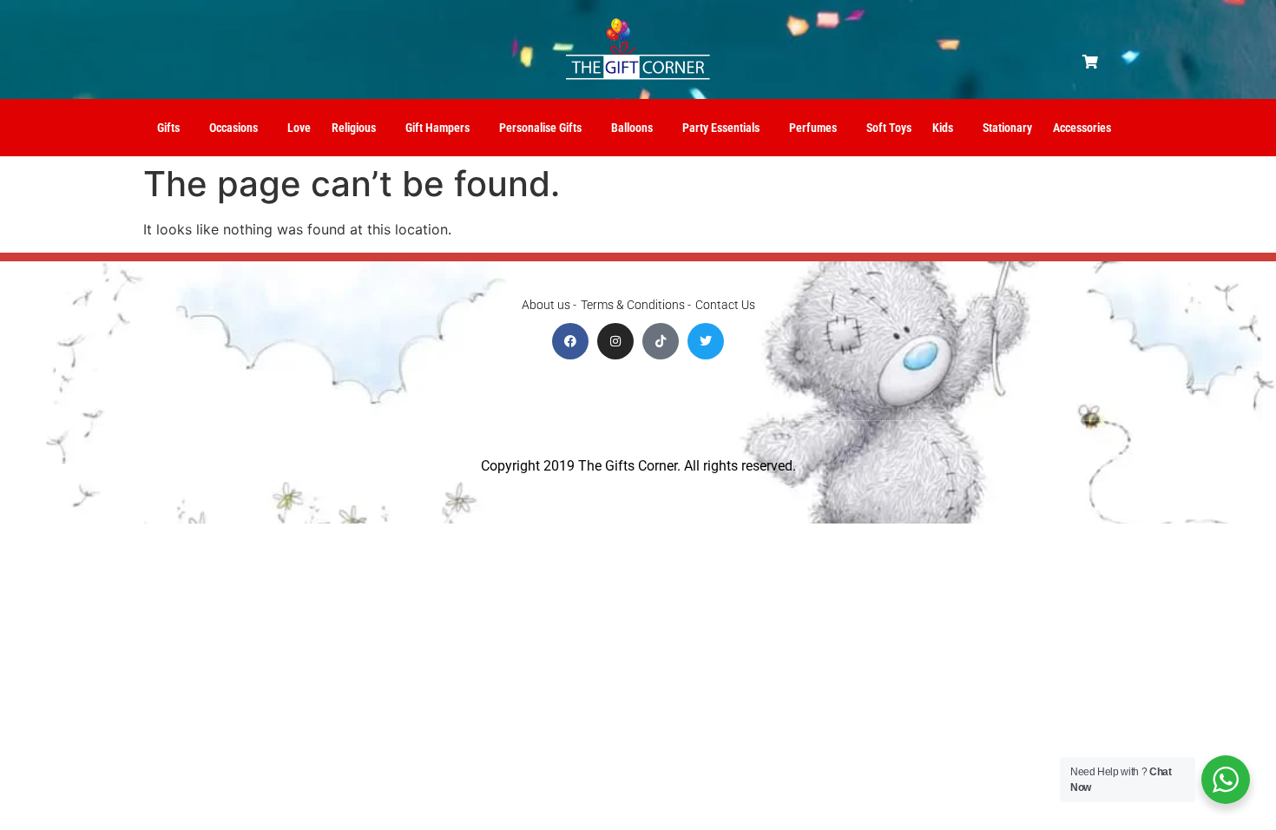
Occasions (233, 128)
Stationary (1007, 128)
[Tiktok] (660, 341)
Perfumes (813, 128)
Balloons (632, 128)
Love (299, 128)
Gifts (168, 128)
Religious (354, 128)
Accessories (1082, 128)
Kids (942, 128)
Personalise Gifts (540, 128)
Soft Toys (888, 128)
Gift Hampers (437, 128)
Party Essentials (721, 128)
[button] (1090, 62)
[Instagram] (615, 341)
